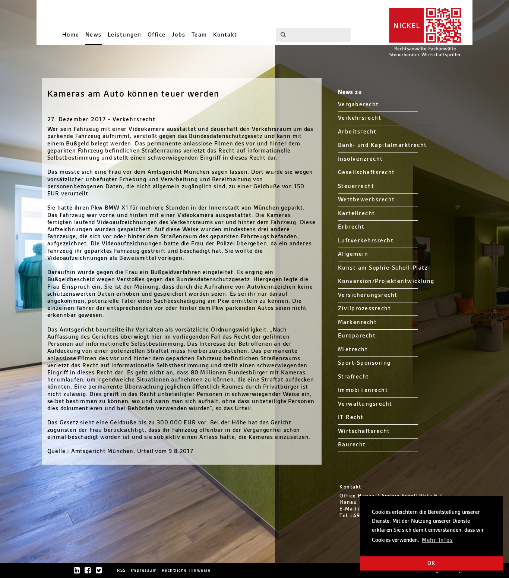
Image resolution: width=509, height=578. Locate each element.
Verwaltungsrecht (365, 404)
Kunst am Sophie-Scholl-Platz (383, 268)
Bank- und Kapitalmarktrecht (382, 145)
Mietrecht (353, 349)
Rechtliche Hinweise (186, 570)
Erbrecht (351, 227)
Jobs (179, 35)
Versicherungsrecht (368, 295)
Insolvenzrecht (360, 159)
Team (199, 35)
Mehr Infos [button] (437, 540)
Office (157, 35)
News (93, 35)
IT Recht (351, 417)
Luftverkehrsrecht (365, 241)
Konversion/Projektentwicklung (386, 281)
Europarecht (357, 336)
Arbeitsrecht (357, 132)
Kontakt (225, 35)
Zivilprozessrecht (364, 308)
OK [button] (431, 563)
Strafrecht (353, 377)
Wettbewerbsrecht (366, 200)
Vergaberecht (358, 104)
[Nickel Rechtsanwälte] (423, 31)
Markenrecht (357, 322)
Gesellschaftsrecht (366, 172)
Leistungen (125, 35)
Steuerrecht (356, 186)
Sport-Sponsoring (364, 363)
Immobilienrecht (363, 390)
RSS (121, 570)
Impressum (144, 570)
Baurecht (352, 445)
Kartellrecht (356, 213)
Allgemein (353, 254)
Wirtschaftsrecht (364, 431)
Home (70, 35)
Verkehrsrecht (359, 118)
